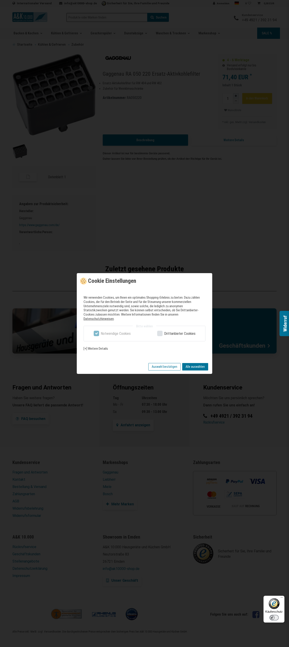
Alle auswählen (195, 366)
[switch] (274, 617)
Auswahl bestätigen (164, 366)
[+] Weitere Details (96, 349)
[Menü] (281, 598)
